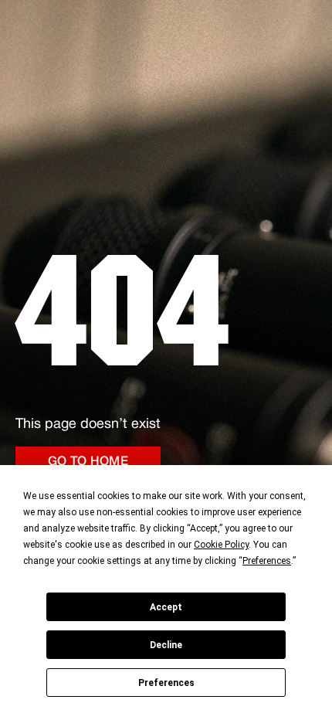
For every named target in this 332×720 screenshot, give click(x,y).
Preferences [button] (266, 560)
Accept (166, 607)
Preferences (166, 683)
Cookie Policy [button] (221, 544)
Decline (166, 645)
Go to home (88, 462)
